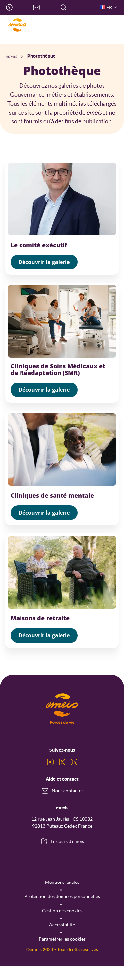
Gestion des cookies (62, 910)
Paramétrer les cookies (62, 939)
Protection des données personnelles (62, 896)
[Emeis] (17, 25)
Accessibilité (62, 924)
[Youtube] (50, 762)
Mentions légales (62, 882)
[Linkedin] (74, 762)
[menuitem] (9, 7)
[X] (62, 762)
